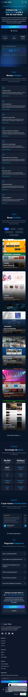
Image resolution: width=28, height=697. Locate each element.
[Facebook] (2, 633)
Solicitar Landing (6, 149)
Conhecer (4, 203)
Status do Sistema (5, 666)
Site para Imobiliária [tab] (14, 235)
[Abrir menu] (25, 2)
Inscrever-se (14, 681)
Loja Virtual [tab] (20, 229)
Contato (3, 645)
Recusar (16, 694)
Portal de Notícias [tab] (9, 232)
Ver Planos (4, 189)
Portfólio (3, 643)
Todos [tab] (6, 229)
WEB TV (2, 652)
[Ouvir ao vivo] (15, 50)
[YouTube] (12, 633)
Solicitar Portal (5, 109)
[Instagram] (5, 633)
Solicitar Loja (5, 122)
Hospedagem (4, 657)
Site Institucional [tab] (19, 232)
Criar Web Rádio (13, 26)
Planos (2, 654)
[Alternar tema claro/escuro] (22, 2)
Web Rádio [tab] (13, 229)
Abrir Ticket (3, 668)
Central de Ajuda (4, 663)
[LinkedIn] (9, 633)
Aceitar (23, 694)
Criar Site (15, 30)
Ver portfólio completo (13, 435)
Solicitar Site (5, 96)
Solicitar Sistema (6, 162)
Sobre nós (3, 640)
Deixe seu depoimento (15, 533)
